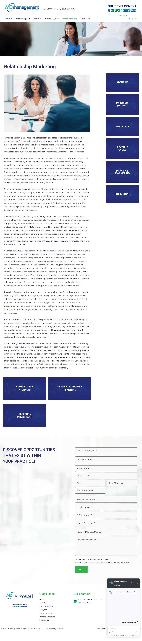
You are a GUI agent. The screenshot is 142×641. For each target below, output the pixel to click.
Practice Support (46, 606)
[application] (13, 19)
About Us (43, 603)
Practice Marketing (47, 617)
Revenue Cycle (45, 613)
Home (41, 599)
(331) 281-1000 (68, 9)
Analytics (43, 610)
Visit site (122, 15)
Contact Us (44, 620)
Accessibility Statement (105, 629)
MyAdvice (60, 629)
